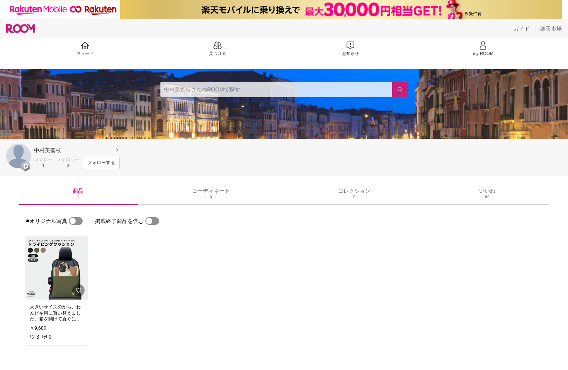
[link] (56, 268)
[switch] (76, 221)
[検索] (400, 89)
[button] (18, 156)
